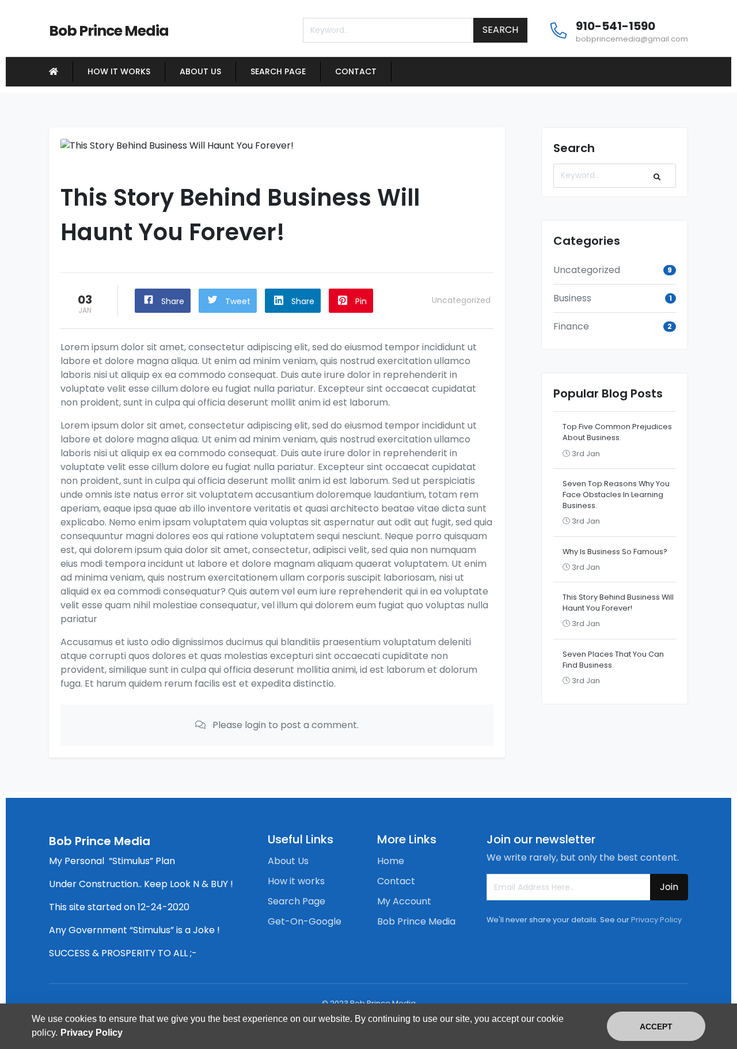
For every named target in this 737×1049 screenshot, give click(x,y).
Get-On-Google (304, 921)
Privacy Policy (656, 920)
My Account (404, 901)
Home (390, 861)
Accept (656, 1026)
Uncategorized (461, 300)
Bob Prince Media (416, 921)
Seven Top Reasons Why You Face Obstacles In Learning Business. (616, 494)
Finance (571, 326)
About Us (200, 71)
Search (500, 29)
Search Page (278, 71)
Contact (356, 71)
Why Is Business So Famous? (615, 551)
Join (669, 886)
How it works (119, 71)
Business (572, 298)
